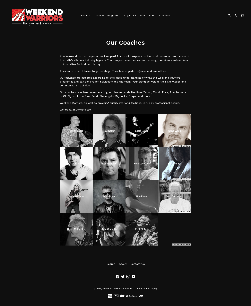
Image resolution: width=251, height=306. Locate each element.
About (98, 15)
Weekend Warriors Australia (117, 288)
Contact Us (137, 263)
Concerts (164, 15)
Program (113, 15)
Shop (152, 15)
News (84, 15)
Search (110, 263)
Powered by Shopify (146, 288)
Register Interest (134, 15)
